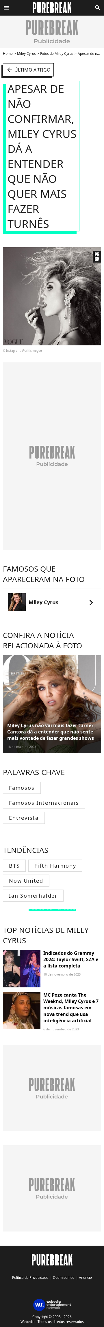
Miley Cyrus (26, 53)
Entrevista (24, 817)
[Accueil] (52, 7)
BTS (14, 865)
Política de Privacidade (30, 1277)
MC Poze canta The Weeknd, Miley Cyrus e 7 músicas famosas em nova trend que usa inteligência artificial (71, 1008)
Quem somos (63, 1277)
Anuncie (85, 1277)
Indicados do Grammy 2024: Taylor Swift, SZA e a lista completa (70, 959)
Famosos (22, 787)
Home (8, 53)
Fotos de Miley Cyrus (56, 53)
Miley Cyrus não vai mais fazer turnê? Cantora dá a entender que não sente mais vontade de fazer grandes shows (50, 732)
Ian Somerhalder (33, 895)
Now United (26, 880)
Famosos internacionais (44, 802)
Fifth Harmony (55, 865)
